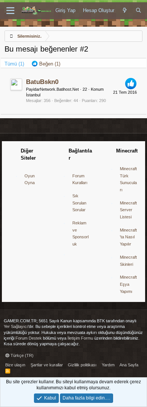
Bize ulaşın (15, 365)
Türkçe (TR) (21, 355)
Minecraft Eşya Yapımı (128, 284)
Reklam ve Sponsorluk (80, 233)
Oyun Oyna (29, 179)
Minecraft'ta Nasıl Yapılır (128, 237)
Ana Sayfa (128, 365)
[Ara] (138, 10)
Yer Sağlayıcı (16, 326)
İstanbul (33, 95)
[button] (10, 11)
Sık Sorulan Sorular (79, 203)
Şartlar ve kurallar (47, 365)
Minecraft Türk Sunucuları (128, 179)
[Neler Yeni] (125, 10)
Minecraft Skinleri (128, 261)
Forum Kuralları (79, 179)
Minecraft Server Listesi (128, 210)
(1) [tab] (14, 64)
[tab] (46, 64)
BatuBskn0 (42, 81)
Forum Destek (28, 338)
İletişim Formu (80, 338)
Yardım (108, 365)
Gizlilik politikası (82, 365)
